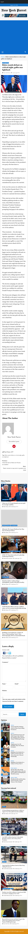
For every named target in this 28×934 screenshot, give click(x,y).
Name (4, 684)
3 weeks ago (13, 813)
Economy (4, 888)
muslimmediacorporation (8, 868)
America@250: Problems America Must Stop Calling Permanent (17, 728)
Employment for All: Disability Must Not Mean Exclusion (17, 746)
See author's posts (14, 441)
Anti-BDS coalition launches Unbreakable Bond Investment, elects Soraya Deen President (12, 839)
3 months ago (13, 506)
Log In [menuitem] (2, 1)
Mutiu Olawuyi (6, 506)
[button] (4, 653)
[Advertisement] (14, 35)
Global (12, 768)
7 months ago (13, 584)
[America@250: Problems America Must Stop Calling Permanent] (5, 727)
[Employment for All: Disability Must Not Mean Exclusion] (5, 745)
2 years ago (14, 72)
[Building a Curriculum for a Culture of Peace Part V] (5, 762)
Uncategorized (5, 62)
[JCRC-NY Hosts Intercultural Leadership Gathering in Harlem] (14, 544)
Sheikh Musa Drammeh (7, 558)
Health (4, 525)
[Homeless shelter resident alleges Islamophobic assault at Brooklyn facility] (14, 570)
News (8, 833)
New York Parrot (7, 72)
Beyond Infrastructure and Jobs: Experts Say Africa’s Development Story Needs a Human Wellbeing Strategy (13, 921)
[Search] (25, 52)
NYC (12, 551)
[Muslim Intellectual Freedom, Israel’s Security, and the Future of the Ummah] (5, 779)
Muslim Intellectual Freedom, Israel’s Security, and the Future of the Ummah (18, 781)
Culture (4, 551)
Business (4, 833)
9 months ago (13, 637)
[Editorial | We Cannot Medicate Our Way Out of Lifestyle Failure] (14, 518)
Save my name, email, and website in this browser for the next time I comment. (14, 700)
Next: (14, 468)
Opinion (12, 725)
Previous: (11, 462)
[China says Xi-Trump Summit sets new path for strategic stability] (14, 492)
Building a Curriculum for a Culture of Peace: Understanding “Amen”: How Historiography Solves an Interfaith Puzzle (13, 634)
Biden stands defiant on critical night (13, 455)
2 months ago (16, 841)
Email (17, 684)
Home (2, 57)
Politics (15, 777)
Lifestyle (8, 525)
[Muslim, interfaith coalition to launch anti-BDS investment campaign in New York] (14, 881)
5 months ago (13, 532)
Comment (5, 662)
